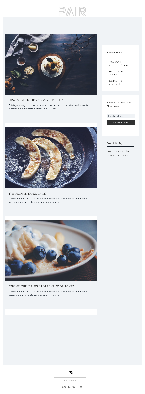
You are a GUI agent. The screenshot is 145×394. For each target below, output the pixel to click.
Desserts (111, 155)
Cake (116, 151)
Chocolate (124, 151)
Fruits (118, 155)
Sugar (125, 155)
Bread (109, 151)
